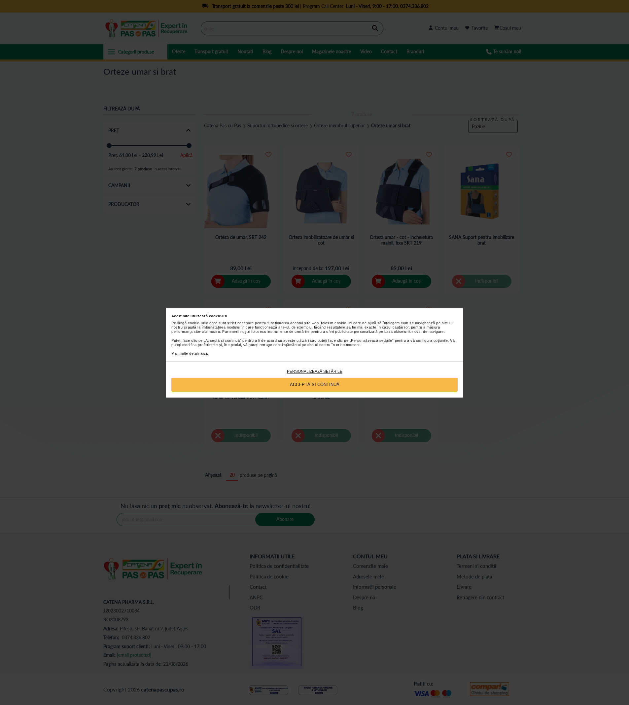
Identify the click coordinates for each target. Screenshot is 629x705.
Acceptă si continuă (314, 384)
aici (203, 353)
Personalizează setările (314, 371)
